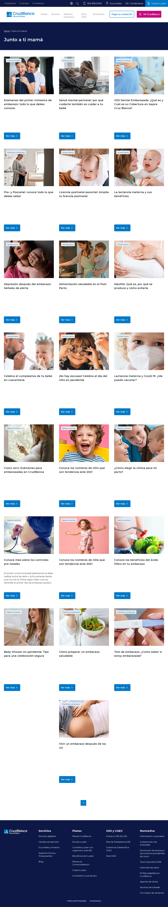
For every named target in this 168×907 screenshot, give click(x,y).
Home (7, 31)
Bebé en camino (124, 60)
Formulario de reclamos (152, 892)
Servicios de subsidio (150, 887)
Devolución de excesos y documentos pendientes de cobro (152, 853)
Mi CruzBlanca (151, 14)
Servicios (55, 14)
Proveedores (38, 3)
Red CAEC (111, 856)
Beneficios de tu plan (83, 856)
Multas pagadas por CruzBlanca (150, 874)
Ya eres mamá (68, 60)
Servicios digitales (47, 836)
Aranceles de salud (149, 867)
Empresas (24, 3)
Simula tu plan (79, 841)
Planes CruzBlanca (81, 836)
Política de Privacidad (76, 901)
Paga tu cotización (121, 14)
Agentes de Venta (149, 881)
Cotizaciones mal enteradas (148, 843)
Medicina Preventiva (69, 15)
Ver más (10, 135)
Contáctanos (95, 901)
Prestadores (10, 3)
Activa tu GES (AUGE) (116, 836)
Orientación (98, 14)
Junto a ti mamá (13, 60)
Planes (44, 14)
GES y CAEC (84, 15)
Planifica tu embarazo (16, 152)
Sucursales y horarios (49, 847)
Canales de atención (49, 841)
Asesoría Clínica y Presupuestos (47, 854)
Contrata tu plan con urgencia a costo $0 (82, 849)
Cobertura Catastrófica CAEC (117, 849)
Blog (41, 861)
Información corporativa (152, 836)
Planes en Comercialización (80, 863)
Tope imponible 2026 (150, 862)
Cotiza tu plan (79, 870)
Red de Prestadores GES (118, 841)
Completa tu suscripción (84, 875)
